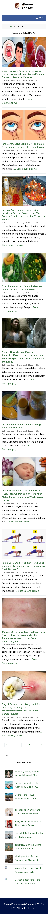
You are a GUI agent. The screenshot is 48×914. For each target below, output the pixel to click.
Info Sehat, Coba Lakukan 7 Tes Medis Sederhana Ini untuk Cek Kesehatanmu (23, 145)
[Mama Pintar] (24, 5)
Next (23, 749)
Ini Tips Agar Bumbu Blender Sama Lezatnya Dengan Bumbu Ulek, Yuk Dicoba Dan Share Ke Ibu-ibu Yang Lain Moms (23, 214)
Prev (9, 745)
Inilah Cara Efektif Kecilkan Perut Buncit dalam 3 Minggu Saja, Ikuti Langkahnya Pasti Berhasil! (23, 566)
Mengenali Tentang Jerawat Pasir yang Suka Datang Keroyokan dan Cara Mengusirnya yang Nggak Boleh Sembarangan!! (23, 636)
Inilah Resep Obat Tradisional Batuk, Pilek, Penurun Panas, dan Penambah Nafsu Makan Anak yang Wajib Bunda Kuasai (22, 495)
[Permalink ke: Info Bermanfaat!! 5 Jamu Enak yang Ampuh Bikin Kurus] (24, 406)
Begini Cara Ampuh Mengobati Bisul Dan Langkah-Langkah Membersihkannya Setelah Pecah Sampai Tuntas (22, 709)
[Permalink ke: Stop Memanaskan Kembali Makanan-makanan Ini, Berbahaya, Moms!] (24, 268)
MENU (41, 18)
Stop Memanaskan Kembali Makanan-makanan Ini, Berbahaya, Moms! (22, 288)
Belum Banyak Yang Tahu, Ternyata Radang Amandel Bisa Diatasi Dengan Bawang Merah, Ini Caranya (23, 74)
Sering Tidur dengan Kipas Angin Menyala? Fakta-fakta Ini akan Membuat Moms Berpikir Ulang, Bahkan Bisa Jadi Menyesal (24, 357)
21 (41, 745)
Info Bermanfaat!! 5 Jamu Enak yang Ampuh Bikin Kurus (21, 426)
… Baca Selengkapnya (25, 168)
